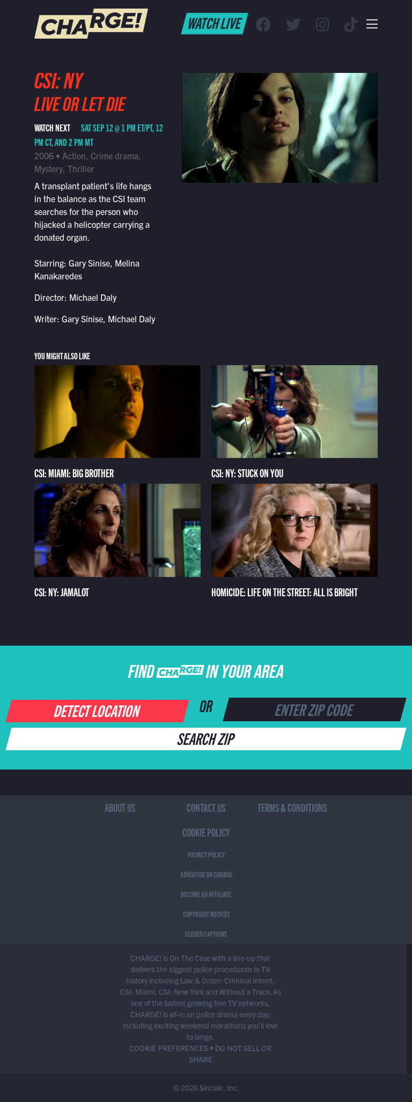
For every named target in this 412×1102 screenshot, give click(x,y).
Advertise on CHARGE (206, 874)
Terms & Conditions (292, 807)
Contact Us (206, 807)
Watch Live (215, 22)
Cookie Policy (206, 832)
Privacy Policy (206, 854)
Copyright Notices (206, 914)
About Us (120, 807)
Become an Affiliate (206, 894)
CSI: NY (58, 84)
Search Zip (206, 738)
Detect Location (98, 710)
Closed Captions (206, 933)
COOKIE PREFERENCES (168, 1048)
